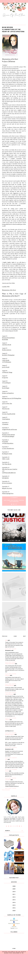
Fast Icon (16, 928)
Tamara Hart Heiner (10, 663)
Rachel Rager (5, 388)
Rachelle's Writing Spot (8, 355)
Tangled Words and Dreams (9, 429)
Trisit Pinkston (6, 419)
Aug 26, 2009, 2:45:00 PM (10, 662)
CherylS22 (7, 779)
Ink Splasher (5, 478)
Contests (21, 500)
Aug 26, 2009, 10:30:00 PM (11, 747)
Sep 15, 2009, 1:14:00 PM (10, 788)
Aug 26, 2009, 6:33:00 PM (10, 692)
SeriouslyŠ (5, 441)
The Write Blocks (6, 464)
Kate (6, 759)
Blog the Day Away (7, 488)
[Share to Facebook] (11, 504)
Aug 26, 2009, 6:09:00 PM (10, 684)
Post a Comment (6, 789)
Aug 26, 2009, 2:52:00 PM (10, 673)
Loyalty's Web (5, 286)
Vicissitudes (5, 424)
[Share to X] (13, 504)
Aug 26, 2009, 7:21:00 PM (10, 718)
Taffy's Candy (5, 458)
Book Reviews (14, 500)
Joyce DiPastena (9, 61)
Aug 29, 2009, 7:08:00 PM (10, 778)
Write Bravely (5, 408)
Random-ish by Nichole (8, 434)
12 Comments (14, 497)
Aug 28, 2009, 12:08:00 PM (11, 757)
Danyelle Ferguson (9, 734)
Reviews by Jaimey (7, 483)
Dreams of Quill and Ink (8, 414)
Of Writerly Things (7, 372)
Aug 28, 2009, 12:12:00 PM (11, 769)
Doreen (7, 771)
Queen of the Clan (7, 403)
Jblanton (7, 719)
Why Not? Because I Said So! (9, 469)
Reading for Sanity (7, 453)
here (23, 139)
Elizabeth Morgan (9, 685)
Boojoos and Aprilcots (8, 393)
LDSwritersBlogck (9, 436)
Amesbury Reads (6, 344)
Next (24, 636)
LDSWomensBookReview (9, 472)
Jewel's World (5, 367)
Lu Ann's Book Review (8, 448)
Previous (4, 636)
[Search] (22, 830)
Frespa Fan (5, 377)
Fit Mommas (7, 362)
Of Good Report (6, 382)
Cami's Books (5, 360)
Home (15, 636)
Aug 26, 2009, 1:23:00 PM (10, 649)
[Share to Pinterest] (16, 504)
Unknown (7, 675)
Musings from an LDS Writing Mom (11, 398)
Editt (6, 640)
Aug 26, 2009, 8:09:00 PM (10, 733)
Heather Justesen (6, 350)
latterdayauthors (8, 443)
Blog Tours (7, 500)
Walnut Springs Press (7, 493)
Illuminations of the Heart (9, 290)
